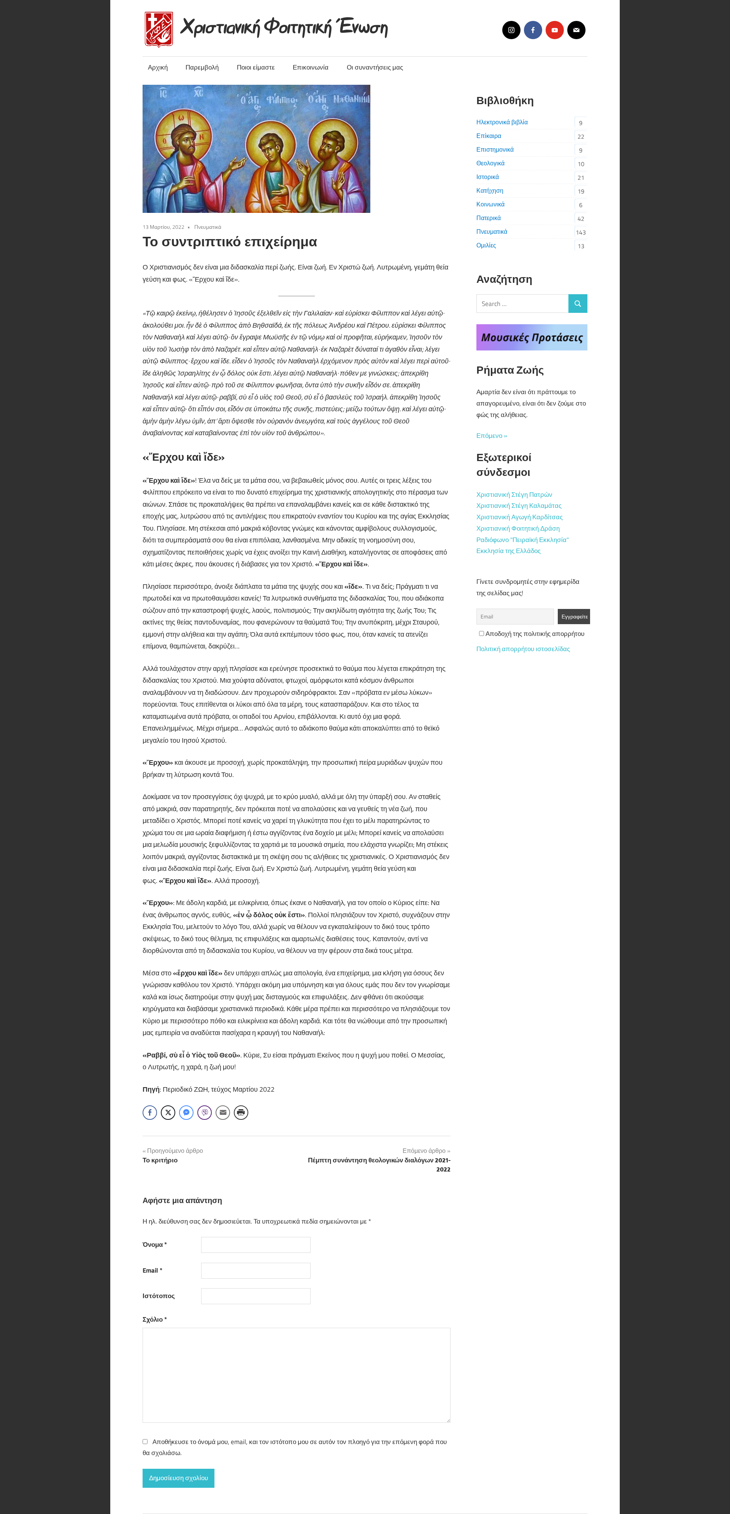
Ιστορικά (487, 176)
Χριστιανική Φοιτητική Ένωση (285, 23)
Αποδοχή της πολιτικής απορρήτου (534, 634)
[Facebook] (533, 30)
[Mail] (576, 30)
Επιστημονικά (495, 149)
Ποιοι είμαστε (256, 67)
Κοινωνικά (490, 204)
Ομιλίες (486, 245)
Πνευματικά (207, 227)
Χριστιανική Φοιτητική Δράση (518, 528)
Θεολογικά (490, 163)
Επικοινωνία (310, 67)
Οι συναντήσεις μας (375, 67)
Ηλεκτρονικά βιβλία (502, 122)
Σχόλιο (155, 1319)
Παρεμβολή (202, 67)
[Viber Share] (204, 1112)
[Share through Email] (223, 1112)
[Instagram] (511, 30)
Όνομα (155, 1244)
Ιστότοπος (159, 1296)
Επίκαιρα (488, 135)
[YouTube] (555, 30)
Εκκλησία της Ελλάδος (508, 551)
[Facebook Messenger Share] (186, 1112)
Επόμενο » (491, 436)
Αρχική (158, 67)
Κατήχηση (489, 190)
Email (152, 1270)
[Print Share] (241, 1112)
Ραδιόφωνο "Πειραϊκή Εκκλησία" (522, 540)
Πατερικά (488, 217)
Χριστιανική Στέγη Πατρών (514, 494)
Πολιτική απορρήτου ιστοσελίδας (523, 649)
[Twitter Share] (168, 1112)
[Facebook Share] (150, 1112)
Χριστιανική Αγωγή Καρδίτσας (519, 517)
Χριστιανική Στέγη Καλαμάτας (519, 505)
